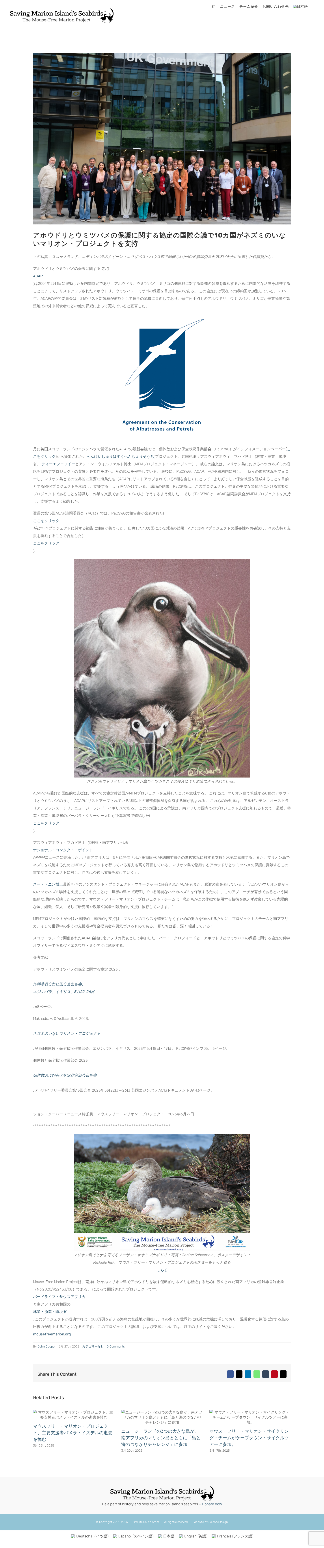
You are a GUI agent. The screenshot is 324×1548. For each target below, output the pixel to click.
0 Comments (116, 1346)
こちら (162, 1270)
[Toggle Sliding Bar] (313, 6)
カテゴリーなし (93, 1346)
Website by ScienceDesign (210, 1522)
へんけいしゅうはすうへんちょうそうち (120, 456)
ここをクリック (46, 543)
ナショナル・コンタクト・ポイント (63, 850)
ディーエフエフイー (58, 464)
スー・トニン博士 (48, 884)
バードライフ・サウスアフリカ (59, 1296)
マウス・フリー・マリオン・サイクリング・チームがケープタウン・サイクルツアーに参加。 (249, 1437)
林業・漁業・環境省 (50, 1311)
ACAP (38, 276)
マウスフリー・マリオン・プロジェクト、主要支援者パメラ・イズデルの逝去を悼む (72, 1432)
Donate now (212, 1504)
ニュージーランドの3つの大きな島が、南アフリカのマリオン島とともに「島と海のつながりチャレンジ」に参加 (161, 1437)
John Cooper (46, 1346)
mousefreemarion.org (52, 1334)
